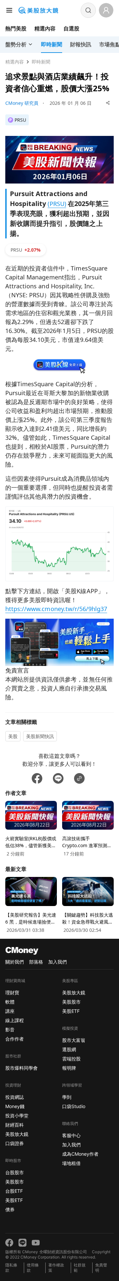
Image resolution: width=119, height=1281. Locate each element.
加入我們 (57, 962)
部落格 (36, 962)
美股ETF (14, 1200)
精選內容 (45, 28)
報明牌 (69, 1068)
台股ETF (14, 1191)
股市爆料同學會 (21, 1068)
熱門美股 (15, 28)
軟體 (10, 1002)
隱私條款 (11, 1267)
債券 (10, 1209)
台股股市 (14, 1172)
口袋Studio (73, 1106)
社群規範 (80, 1267)
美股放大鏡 (16, 1134)
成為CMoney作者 (80, 1154)
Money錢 (14, 1106)
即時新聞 (41, 62)
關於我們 (14, 962)
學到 (66, 1097)
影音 (10, 1029)
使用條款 (33, 1267)
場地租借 (71, 1163)
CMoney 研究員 (21, 103)
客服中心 (71, 1135)
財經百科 (14, 1125)
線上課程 (14, 1020)
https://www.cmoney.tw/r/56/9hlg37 (56, 609)
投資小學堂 (16, 1115)
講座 (10, 1011)
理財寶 (12, 992)
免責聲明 (101, 1267)
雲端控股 (71, 1058)
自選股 (71, 28)
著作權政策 (56, 1267)
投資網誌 (14, 1097)
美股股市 (14, 1181)
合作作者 (14, 1039)
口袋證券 (14, 1143)
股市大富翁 (73, 1040)
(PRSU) (57, 204)
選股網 (69, 1049)
